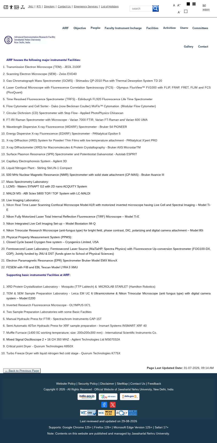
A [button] (179, 5)
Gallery (188, 46)
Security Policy (88, 383)
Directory (49, 6)
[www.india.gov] (87, 396)
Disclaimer (107, 383)
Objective (80, 28)
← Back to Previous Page (22, 370)
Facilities (152, 28)
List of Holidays (110, 6)
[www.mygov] (108, 396)
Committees (200, 28)
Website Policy (66, 383)
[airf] (29, 38)
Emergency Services (86, 6)
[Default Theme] (185, 11)
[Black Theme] (188, 4)
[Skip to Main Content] (5, 6)
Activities (170, 28)
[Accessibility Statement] (11, 6)
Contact (203, 46)
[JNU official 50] (113, 405)
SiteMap (122, 383)
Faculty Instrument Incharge (123, 28)
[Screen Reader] (16, 6)
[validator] (88, 412)
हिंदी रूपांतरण (206, 7)
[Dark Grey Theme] (194, 4)
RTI (39, 6)
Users (184, 28)
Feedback (154, 383)
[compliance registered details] (126, 412)
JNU (31, 6)
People (96, 28)
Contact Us (64, 6)
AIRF (65, 28)
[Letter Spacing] (23, 6)
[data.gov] (129, 396)
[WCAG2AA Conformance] (106, 412)
